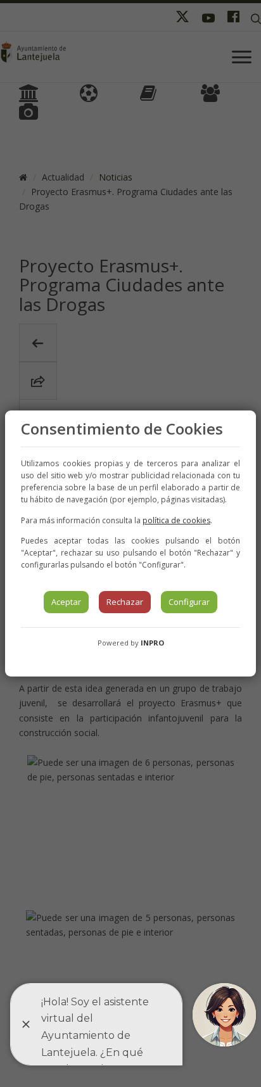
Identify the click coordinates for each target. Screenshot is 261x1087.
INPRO (152, 642)
